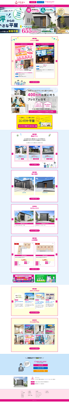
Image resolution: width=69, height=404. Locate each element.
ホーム (22, 391)
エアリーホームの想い (22, 5)
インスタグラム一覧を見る (34, 348)
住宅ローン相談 (40, 5)
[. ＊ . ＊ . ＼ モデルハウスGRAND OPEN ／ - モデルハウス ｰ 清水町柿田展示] (39, 329)
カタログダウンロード (39, 370)
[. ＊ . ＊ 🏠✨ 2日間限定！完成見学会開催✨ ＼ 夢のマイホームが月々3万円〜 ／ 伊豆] (19, 329)
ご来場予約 (47, 391)
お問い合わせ (40, 2)
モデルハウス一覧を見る (34, 230)
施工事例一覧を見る (34, 198)
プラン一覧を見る (34, 164)
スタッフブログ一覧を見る (34, 312)
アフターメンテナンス (47, 5)
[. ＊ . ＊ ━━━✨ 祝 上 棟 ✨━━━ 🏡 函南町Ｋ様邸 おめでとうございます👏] (39, 339)
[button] (34, 34)
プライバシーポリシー (38, 395)
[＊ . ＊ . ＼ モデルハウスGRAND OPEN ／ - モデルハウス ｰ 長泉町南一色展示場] (50, 339)
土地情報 (36, 5)
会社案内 (52, 5)
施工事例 (32, 5)
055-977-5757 (41, 361)
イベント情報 (17, 5)
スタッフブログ (37, 396)
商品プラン (28, 5)
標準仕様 (22, 395)
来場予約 (32, 2)
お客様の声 (29, 392)
